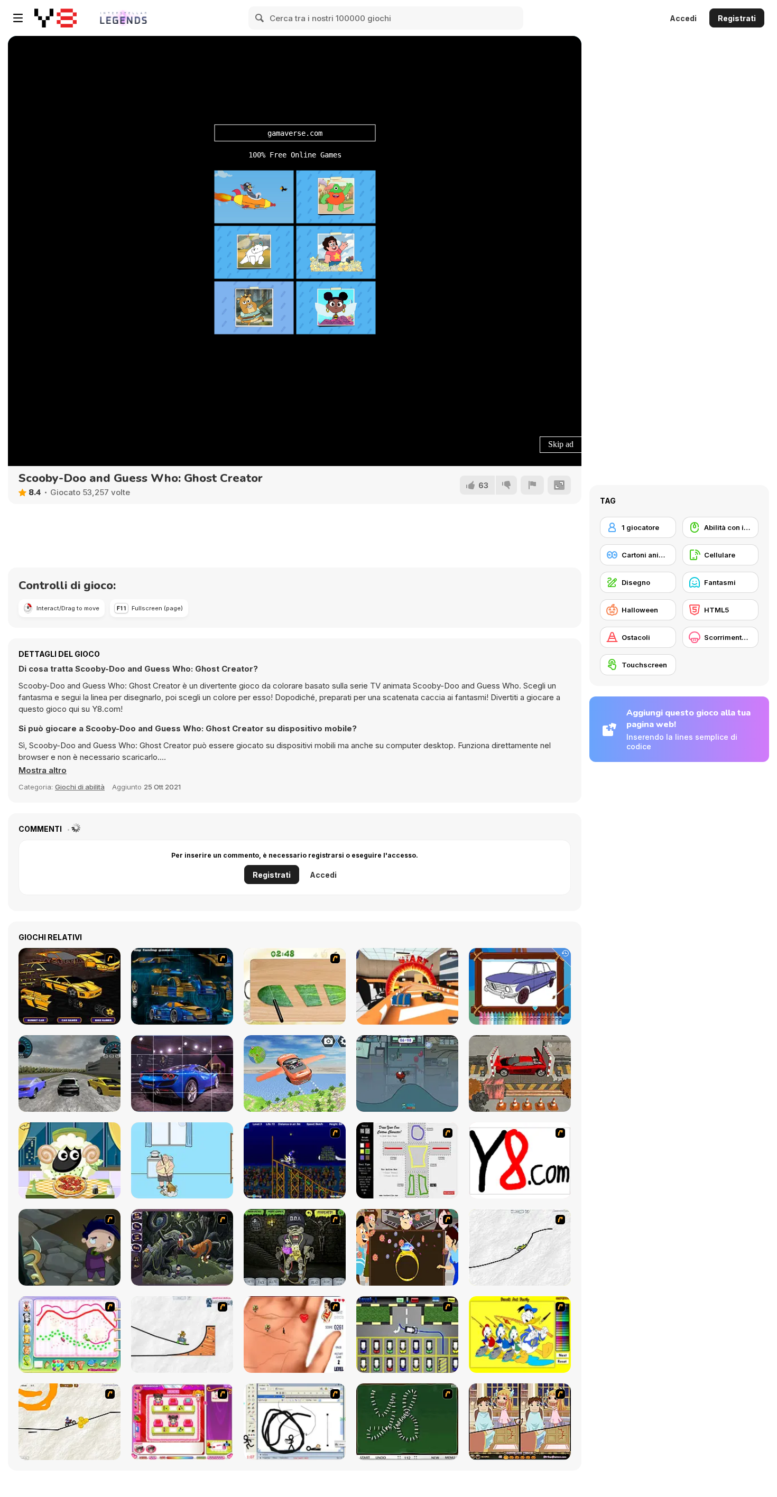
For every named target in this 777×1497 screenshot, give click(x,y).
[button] (42, 770)
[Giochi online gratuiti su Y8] (55, 17)
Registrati (737, 18)
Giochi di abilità (80, 787)
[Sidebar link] (18, 18)
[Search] (260, 18)
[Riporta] (532, 485)
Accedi (683, 18)
